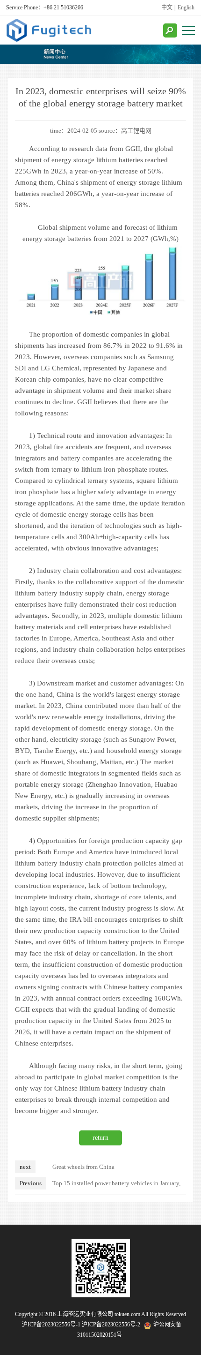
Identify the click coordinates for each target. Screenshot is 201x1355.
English (186, 7)
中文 (166, 7)
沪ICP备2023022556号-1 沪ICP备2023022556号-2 (81, 1324)
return (100, 1137)
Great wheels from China (83, 1166)
